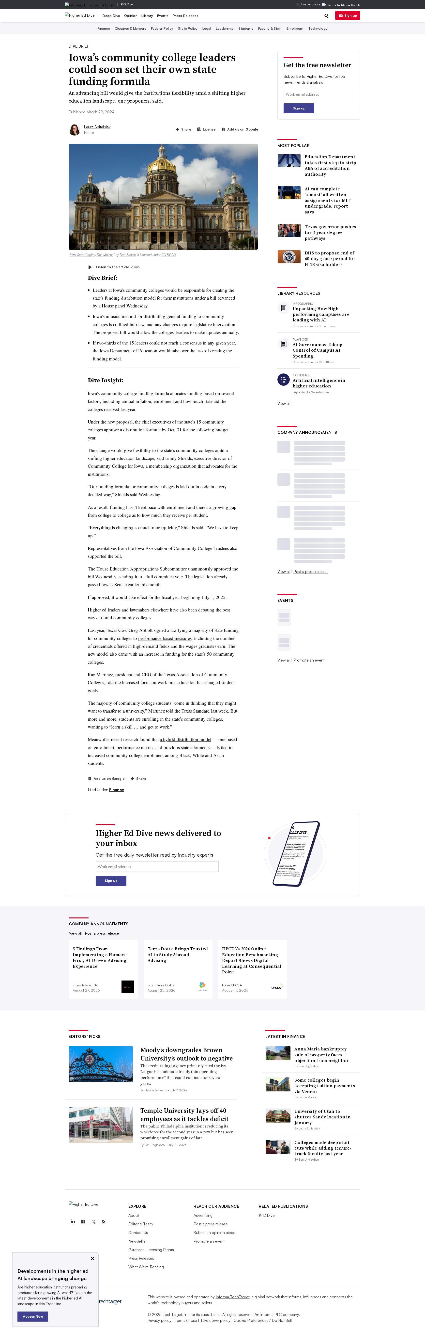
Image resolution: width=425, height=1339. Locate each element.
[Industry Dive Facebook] (83, 1222)
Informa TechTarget (233, 1296)
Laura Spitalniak (97, 126)
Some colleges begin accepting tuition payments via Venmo (324, 1086)
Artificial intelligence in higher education (319, 383)
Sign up (350, 15)
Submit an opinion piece (214, 1232)
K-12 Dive (127, 4)
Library (147, 15)
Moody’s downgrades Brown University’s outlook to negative (186, 1054)
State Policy (187, 28)
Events (163, 15)
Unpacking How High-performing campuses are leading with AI (321, 314)
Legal (206, 28)
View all (283, 403)
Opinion (131, 15)
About (133, 1215)
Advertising (203, 1215)
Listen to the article (118, 267)
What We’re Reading (146, 1266)
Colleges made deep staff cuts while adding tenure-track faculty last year (322, 1148)
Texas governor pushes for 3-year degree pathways (330, 232)
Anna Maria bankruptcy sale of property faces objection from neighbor (321, 1054)
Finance (104, 28)
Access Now (33, 1316)
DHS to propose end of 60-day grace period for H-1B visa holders (330, 258)
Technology (317, 28)
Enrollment (295, 28)
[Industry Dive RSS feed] (103, 1222)
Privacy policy (159, 1320)
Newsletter (137, 1241)
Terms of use (186, 1320)
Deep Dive (111, 15)
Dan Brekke (128, 255)
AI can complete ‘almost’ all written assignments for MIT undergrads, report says (328, 200)
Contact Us (138, 1232)
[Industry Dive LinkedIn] (72, 1222)
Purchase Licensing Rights (151, 1249)
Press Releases (185, 15)
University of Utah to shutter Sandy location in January (322, 1117)
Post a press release (310, 571)
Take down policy (215, 1320)
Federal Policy (162, 28)
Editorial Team (140, 1223)
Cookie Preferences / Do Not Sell (263, 1320)
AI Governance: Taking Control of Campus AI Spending (318, 350)
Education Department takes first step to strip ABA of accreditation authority (330, 165)
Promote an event (309, 660)
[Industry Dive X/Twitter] (93, 1222)
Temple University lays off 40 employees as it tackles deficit (184, 1114)
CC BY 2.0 (168, 255)
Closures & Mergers (130, 28)
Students (246, 28)
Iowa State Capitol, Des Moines (91, 255)
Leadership (225, 28)
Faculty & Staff (270, 28)
